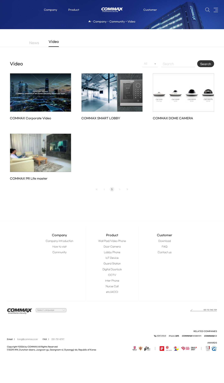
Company (50, 9)
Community (59, 252)
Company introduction (59, 241)
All (145, 63)
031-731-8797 (58, 339)
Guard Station (112, 263)
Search (205, 64)
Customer (150, 9)
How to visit (59, 246)
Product (73, 9)
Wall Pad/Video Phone (112, 241)
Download (164, 241)
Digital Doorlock (112, 269)
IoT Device (112, 258)
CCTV (112, 275)
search (207, 9)
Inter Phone (112, 280)
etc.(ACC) (112, 292)
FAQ (164, 246)
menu (215, 10)
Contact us (164, 252)
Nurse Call (112, 286)
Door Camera (112, 246)
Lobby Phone (112, 252)
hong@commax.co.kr (27, 339)
